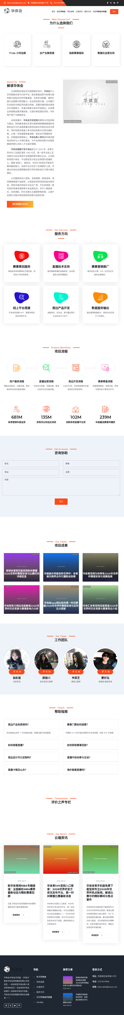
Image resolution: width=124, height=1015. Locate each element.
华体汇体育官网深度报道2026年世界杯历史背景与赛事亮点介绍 (100, 607)
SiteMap (39, 1002)
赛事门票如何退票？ (78, 724)
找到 (100, 11)
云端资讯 (79, 11)
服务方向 (87, 11)
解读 (61, 11)
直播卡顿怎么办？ (17, 769)
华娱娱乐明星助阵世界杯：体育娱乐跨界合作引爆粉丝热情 (61, 575)
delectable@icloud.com (16, 3)
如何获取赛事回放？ (78, 745)
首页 (53, 11)
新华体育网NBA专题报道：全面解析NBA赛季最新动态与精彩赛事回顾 (21, 891)
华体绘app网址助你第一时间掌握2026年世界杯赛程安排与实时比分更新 (61, 605)
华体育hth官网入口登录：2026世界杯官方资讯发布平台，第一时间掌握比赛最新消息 (60, 891)
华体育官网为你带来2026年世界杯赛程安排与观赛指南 (100, 575)
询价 (114, 11)
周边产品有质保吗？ (19, 724)
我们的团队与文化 (20, 204)
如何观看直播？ (16, 745)
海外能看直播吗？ (76, 769)
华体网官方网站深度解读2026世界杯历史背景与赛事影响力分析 (21, 607)
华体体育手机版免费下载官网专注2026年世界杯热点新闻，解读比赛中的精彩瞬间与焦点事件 (99, 892)
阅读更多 (17, 915)
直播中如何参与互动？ (79, 757)
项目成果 (70, 11)
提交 (61, 501)
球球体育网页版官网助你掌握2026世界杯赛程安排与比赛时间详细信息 (21, 573)
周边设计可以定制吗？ (20, 757)
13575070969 (59, 3)
